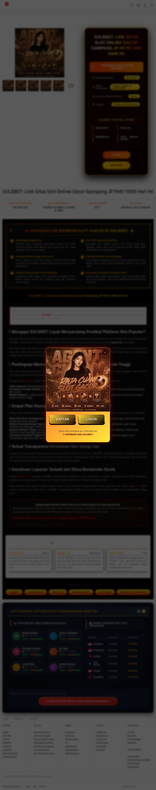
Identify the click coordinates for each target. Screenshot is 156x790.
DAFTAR (62, 419)
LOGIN (91, 419)
